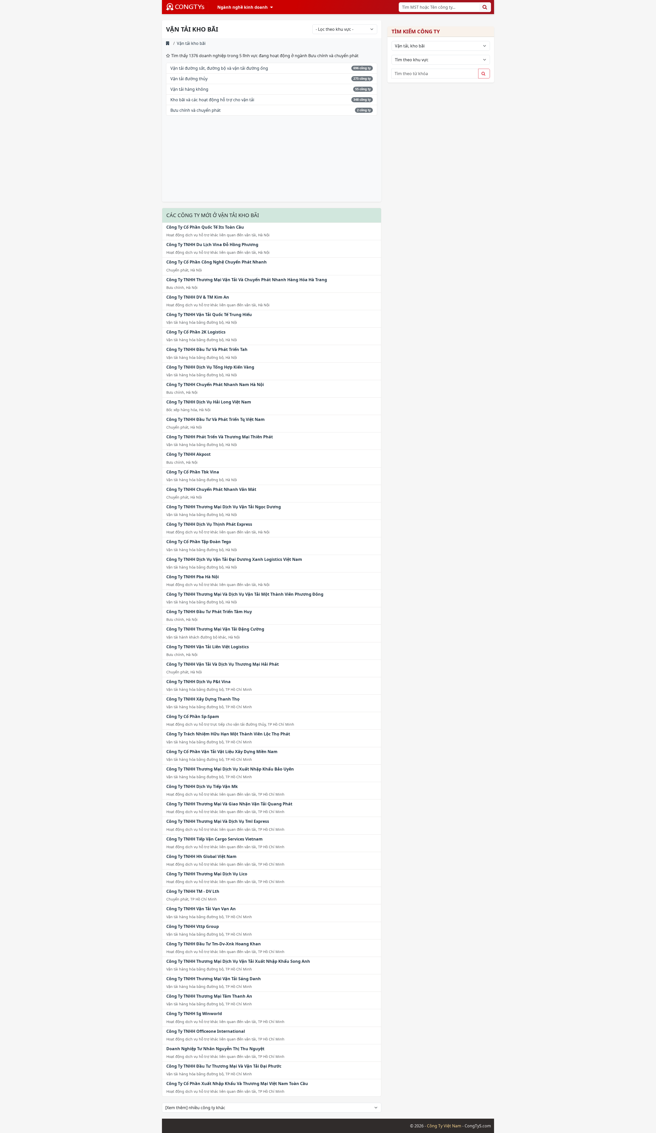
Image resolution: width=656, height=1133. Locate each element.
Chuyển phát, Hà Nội (184, 270)
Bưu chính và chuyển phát (195, 110)
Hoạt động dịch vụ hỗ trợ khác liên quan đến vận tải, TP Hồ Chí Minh (225, 794)
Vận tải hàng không (189, 89)
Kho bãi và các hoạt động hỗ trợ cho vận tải (212, 100)
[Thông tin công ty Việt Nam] (186, 7)
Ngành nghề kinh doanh (242, 7)
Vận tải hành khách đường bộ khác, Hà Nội (203, 637)
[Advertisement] (271, 162)
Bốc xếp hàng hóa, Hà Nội (188, 409)
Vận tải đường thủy (189, 79)
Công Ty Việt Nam (444, 1126)
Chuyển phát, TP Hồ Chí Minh (191, 899)
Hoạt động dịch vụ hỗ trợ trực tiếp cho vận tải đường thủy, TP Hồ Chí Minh (230, 724)
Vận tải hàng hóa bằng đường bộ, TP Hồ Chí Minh (209, 689)
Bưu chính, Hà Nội (182, 287)
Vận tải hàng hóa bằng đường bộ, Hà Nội (201, 322)
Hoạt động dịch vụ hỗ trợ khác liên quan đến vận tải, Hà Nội (218, 234)
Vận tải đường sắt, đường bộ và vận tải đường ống (219, 68)
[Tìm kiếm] (485, 7)
